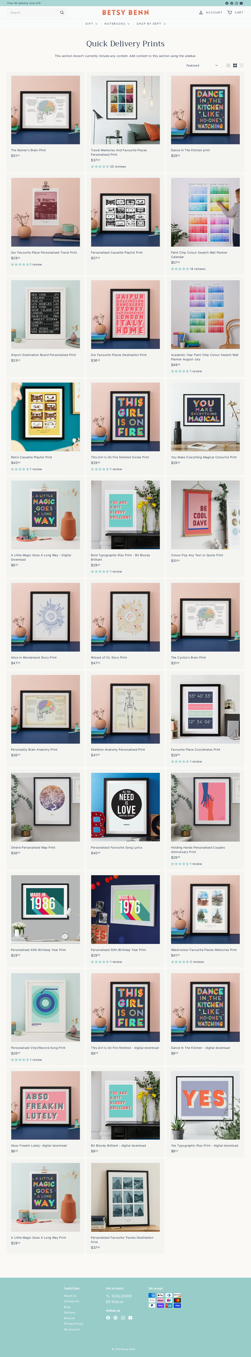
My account (72, 1329)
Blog (67, 1307)
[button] (100, 166)
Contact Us (71, 1301)
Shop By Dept (150, 23)
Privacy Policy (73, 1323)
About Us (70, 1295)
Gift (89, 23)
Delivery (69, 1312)
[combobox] (36, 12)
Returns (69, 1318)
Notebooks (116, 23)
